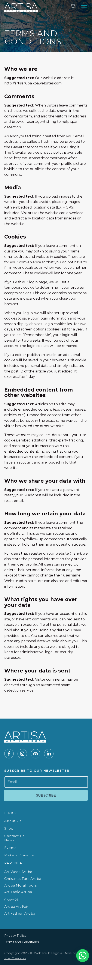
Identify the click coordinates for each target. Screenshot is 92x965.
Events (10, 848)
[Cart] (73, 6)
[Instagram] (22, 753)
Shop (9, 828)
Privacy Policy (15, 936)
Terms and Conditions (21, 942)
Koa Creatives (15, 958)
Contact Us (14, 836)
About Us (12, 821)
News (9, 840)
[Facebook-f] (9, 753)
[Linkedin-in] (48, 753)
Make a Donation (20, 855)
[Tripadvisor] (35, 753)
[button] (84, 7)
